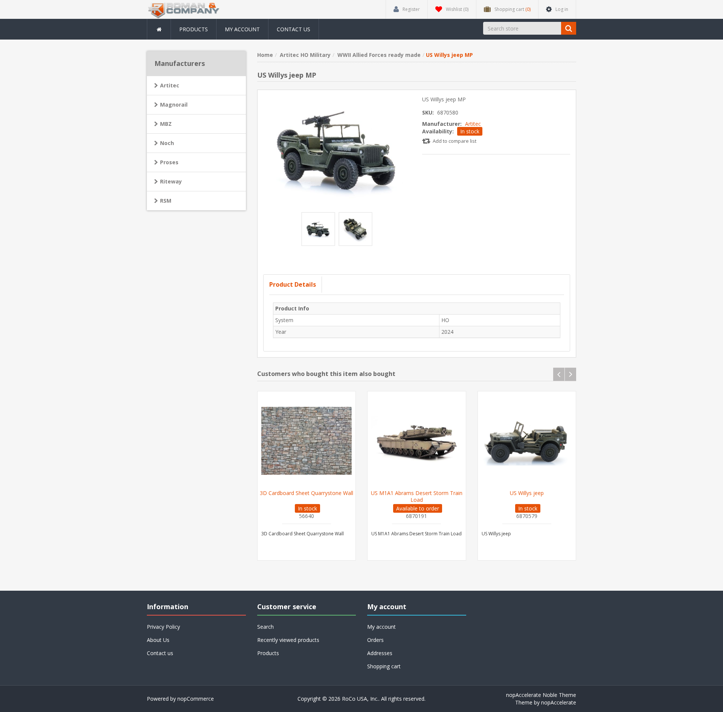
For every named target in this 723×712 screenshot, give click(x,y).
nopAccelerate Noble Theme (541, 694)
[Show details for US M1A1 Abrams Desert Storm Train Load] (416, 440)
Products (193, 29)
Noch (167, 143)
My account (242, 29)
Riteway (171, 181)
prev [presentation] (558, 374)
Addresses (379, 653)
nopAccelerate (558, 702)
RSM (165, 200)
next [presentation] (570, 374)
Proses (169, 162)
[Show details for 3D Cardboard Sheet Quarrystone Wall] (306, 440)
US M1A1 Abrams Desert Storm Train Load (416, 496)
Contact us (293, 29)
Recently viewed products (288, 639)
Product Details (292, 284)
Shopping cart (384, 666)
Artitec (473, 123)
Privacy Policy (163, 626)
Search (265, 626)
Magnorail (174, 104)
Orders (375, 639)
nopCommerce (195, 698)
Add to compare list (454, 141)
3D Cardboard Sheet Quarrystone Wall (306, 493)
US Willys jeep (527, 493)
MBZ (166, 123)
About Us (158, 639)
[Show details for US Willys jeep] (527, 440)
